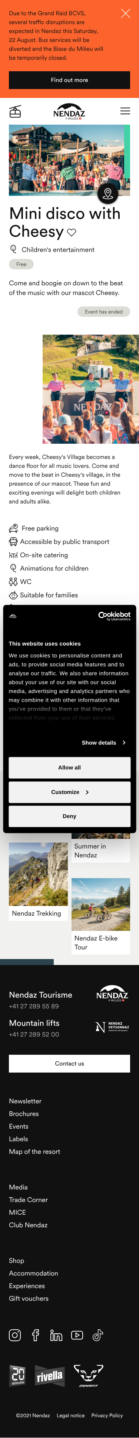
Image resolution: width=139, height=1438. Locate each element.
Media (18, 1187)
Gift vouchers (29, 1298)
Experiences (27, 1285)
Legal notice (71, 1415)
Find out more (69, 80)
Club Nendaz (28, 1225)
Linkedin (56, 1335)
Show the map (107, 193)
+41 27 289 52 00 (34, 1034)
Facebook (36, 1335)
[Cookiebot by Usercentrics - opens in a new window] (98, 617)
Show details (99, 742)
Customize (65, 792)
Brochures (24, 1113)
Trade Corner (28, 1199)
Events (19, 1126)
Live (15, 111)
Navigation (125, 111)
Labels (18, 1139)
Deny (69, 816)
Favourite (71, 232)
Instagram (15, 1335)
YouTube (77, 1335)
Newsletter (25, 1101)
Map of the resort (34, 1151)
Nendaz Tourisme (112, 993)
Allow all (69, 768)
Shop (16, 1260)
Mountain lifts (34, 1023)
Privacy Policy (107, 1415)
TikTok (98, 1335)
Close (125, 13)
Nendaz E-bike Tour (96, 942)
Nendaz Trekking (36, 913)
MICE (17, 1212)
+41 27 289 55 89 (34, 1006)
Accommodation (33, 1273)
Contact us (69, 1063)
